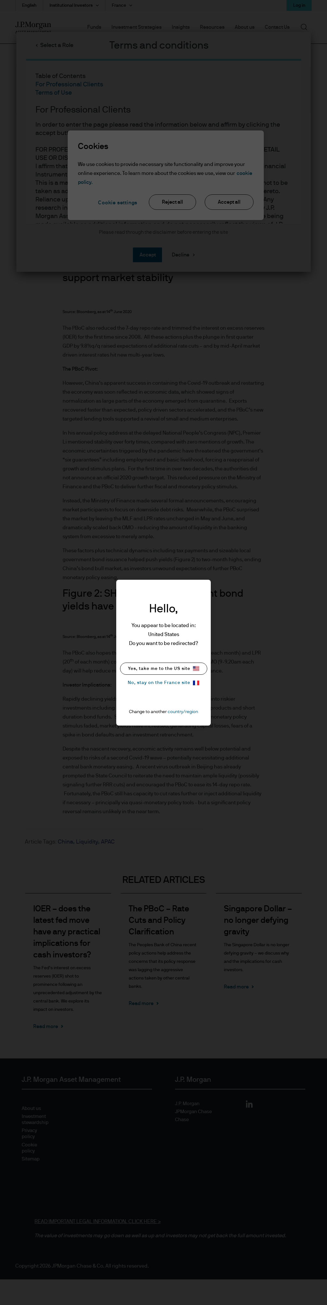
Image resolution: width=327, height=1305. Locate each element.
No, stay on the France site (159, 682)
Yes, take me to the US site (159, 668)
